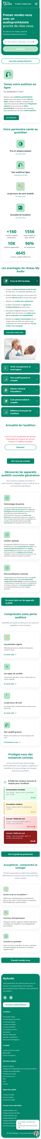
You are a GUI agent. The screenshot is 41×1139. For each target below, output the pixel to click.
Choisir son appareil (9, 1055)
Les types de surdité (9, 1024)
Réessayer (20, 447)
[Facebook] (5, 998)
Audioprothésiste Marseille (11, 1113)
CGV (4, 1081)
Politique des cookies (9, 1074)
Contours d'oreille (8, 1095)
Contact (5, 1084)
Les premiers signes (9, 1022)
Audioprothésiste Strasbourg (12, 1123)
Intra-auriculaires (8, 1097)
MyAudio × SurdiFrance (10, 1037)
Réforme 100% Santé (9, 1035)
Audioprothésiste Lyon (10, 1115)
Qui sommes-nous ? (9, 1076)
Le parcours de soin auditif (11, 1050)
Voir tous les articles (20, 461)
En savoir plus (21, 154)
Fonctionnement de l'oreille (11, 1019)
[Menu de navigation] (36, 4)
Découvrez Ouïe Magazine (11, 1040)
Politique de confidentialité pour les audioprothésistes (20, 1069)
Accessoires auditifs (9, 1100)
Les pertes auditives (9, 1027)
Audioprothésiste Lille (10, 1118)
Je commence (11, 118)
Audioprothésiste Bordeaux (11, 1121)
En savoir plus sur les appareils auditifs (19, 601)
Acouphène (6, 1032)
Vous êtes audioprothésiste (11, 1126)
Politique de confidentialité (11, 1071)
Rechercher (20, 49)
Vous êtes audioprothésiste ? (20, 61)
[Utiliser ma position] (33, 42)
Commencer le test (20, 175)
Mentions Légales (8, 1066)
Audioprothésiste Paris (10, 1110)
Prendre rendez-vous (23, 4)
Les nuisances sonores (10, 1029)
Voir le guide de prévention (20, 854)
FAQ (4, 1079)
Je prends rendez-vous (14, 332)
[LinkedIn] (11, 998)
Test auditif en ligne (9, 1017)
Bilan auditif (6, 1053)
